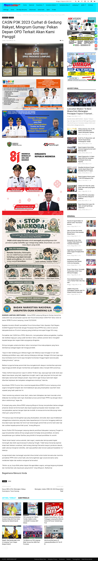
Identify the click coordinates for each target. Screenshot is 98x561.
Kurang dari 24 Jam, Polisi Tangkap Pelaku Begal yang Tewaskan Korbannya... (74, 242)
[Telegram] (96, 29)
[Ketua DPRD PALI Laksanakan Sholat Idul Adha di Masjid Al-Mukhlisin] (72, 197)
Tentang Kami (76, 559)
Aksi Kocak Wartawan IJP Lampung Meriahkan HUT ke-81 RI (53, 542)
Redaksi (69, 559)
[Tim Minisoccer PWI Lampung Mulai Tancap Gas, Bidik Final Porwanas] (32, 532)
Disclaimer (62, 559)
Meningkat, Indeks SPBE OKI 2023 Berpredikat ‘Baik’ (49, 490)
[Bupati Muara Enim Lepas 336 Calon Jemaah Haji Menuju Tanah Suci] (72, 206)
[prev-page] (3, 548)
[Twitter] (88, 1)
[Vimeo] (91, 1)
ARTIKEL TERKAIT (9, 498)
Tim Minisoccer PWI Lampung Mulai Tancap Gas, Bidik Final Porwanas (31, 542)
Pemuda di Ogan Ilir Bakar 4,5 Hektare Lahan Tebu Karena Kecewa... (75, 222)
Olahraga (5, 9)
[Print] (96, 48)
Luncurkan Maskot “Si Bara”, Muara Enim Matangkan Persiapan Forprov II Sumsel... (80, 111)
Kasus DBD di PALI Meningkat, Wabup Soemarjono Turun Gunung (14, 490)
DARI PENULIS (23, 498)
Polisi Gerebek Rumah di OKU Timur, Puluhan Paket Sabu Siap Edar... (76, 280)
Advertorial (32, 9)
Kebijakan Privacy (52, 559)
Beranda (4, 15)
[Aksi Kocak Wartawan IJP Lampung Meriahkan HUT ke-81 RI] (53, 532)
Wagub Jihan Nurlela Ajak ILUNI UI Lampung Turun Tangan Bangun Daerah (11, 542)
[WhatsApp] (96, 26)
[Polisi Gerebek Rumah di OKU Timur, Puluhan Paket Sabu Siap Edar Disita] (91, 281)
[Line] (96, 35)
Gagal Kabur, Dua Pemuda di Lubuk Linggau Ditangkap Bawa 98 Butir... (75, 251)
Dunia (12, 9)
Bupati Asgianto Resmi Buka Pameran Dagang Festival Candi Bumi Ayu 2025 (87, 149)
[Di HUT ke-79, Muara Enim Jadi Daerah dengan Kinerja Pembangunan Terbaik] (72, 140)
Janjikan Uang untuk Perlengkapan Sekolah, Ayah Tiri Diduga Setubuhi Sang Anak (76, 290)
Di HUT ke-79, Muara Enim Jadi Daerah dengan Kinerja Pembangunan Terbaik (86, 139)
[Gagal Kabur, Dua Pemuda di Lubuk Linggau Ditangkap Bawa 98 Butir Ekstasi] (91, 252)
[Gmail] (96, 45)
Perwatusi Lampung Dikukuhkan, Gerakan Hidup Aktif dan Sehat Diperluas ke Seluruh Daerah (11, 519)
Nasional (31, 5)
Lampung (75, 5)
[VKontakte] (94, 1)
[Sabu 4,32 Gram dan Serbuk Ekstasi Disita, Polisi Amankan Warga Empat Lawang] (91, 233)
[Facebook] (81, 1)
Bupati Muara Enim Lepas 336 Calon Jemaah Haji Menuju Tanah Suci (86, 206)
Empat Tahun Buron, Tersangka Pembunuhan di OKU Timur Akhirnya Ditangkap (75, 271)
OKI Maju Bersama (21, 9)
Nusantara (39, 5)
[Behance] (78, 1)
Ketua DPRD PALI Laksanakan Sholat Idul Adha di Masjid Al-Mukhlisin (86, 196)
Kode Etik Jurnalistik (87, 559)
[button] (75, 1)
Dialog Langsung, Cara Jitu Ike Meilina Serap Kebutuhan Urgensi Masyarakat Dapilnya (86, 130)
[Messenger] (96, 32)
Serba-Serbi (41, 9)
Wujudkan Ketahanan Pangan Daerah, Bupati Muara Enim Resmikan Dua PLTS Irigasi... (86, 169)
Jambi (83, 5)
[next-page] (6, 548)
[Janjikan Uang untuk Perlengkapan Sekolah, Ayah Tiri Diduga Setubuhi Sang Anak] (91, 291)
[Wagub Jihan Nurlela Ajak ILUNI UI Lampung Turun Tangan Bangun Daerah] (11, 532)
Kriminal (90, 5)
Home (25, 5)
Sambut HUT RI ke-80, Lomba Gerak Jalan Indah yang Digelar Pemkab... (86, 187)
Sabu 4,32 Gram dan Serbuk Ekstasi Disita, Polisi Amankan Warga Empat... (75, 232)
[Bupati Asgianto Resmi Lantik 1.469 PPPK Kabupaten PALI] (72, 179)
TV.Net (54, 9)
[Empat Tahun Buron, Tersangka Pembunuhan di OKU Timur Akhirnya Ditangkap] (91, 272)
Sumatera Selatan (51, 5)
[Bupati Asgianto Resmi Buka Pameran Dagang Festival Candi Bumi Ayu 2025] (72, 149)
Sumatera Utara (64, 5)
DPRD (9, 481)
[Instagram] (85, 1)
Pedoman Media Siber (40, 559)
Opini (48, 9)
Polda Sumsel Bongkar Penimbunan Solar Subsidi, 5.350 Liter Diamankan (74, 261)
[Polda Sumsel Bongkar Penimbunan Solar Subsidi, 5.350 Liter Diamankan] (91, 262)
